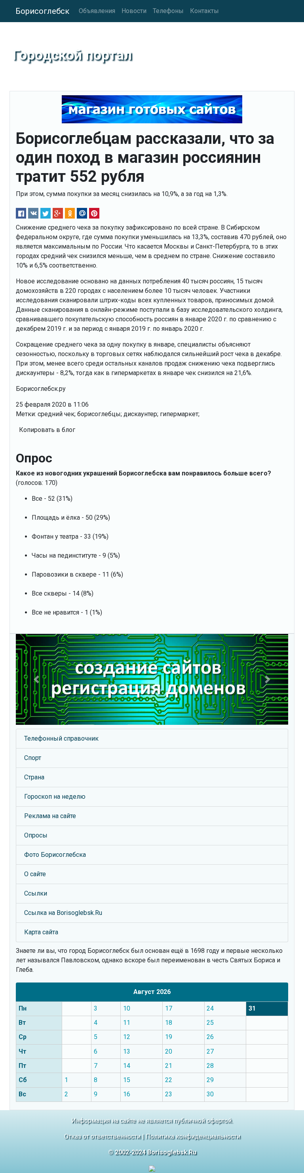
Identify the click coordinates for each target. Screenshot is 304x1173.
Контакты (204, 11)
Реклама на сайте (50, 816)
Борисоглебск (42, 11)
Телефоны (168, 11)
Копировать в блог (47, 430)
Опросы (36, 835)
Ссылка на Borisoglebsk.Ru (63, 913)
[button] (36, 679)
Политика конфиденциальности (193, 1136)
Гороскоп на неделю (55, 796)
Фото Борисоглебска (55, 854)
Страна (34, 777)
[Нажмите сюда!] (152, 679)
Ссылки (35, 893)
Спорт (32, 758)
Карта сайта (41, 932)
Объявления (97, 11)
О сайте (35, 874)
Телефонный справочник (61, 738)
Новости (134, 11)
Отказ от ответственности (102, 1136)
